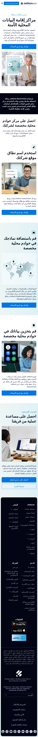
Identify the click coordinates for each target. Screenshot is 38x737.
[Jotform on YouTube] (11, 731)
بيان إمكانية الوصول (19, 720)
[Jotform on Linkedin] (27, 731)
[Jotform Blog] (19, 731)
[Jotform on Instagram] (6, 731)
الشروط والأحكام (20, 704)
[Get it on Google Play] (19, 624)
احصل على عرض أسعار (19, 480)
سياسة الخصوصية (19, 709)
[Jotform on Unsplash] (2, 731)
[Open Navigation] (2, 3)
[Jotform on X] (31, 731)
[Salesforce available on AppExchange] (19, 637)
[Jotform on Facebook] (35, 731)
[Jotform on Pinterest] (15, 731)
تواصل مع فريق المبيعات (11, 3)
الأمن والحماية (19, 715)
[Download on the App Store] (19, 630)
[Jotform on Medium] (23, 731)
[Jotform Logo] (30, 3)
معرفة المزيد (19, 486)
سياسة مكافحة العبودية (19, 725)
